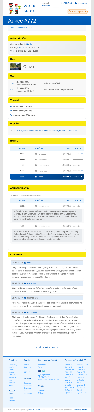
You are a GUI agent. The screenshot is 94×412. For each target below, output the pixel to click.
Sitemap (41, 390)
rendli (21, 47)
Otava (79, 372)
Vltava (67, 365)
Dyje (78, 390)
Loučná (80, 385)
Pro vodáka (42, 380)
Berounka (80, 365)
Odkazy (41, 393)
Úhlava (79, 387)
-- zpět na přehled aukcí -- (47, 347)
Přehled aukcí (22, 28)
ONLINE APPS (34, 410)
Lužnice (68, 370)
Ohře (67, 372)
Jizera (67, 367)
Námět (26, 365)
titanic (29, 44)
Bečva (67, 390)
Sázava (68, 375)
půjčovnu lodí (54, 380)
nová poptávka (78, 11)
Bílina (67, 385)
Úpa (66, 380)
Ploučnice (81, 375)
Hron (79, 367)
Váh (66, 377)
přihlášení (67, 3)
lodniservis (43, 160)
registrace (82, 3)
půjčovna (46, 6)
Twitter (40, 367)
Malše (67, 382)
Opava (67, 393)
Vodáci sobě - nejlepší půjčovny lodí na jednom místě (23, 8)
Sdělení (26, 372)
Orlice (79, 377)
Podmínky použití (80, 410)
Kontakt (27, 360)
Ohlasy (12, 375)
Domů (12, 28)
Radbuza (68, 387)
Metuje (79, 380)
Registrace (45, 375)
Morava (80, 370)
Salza (79, 382)
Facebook (42, 365)
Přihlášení (44, 377)
